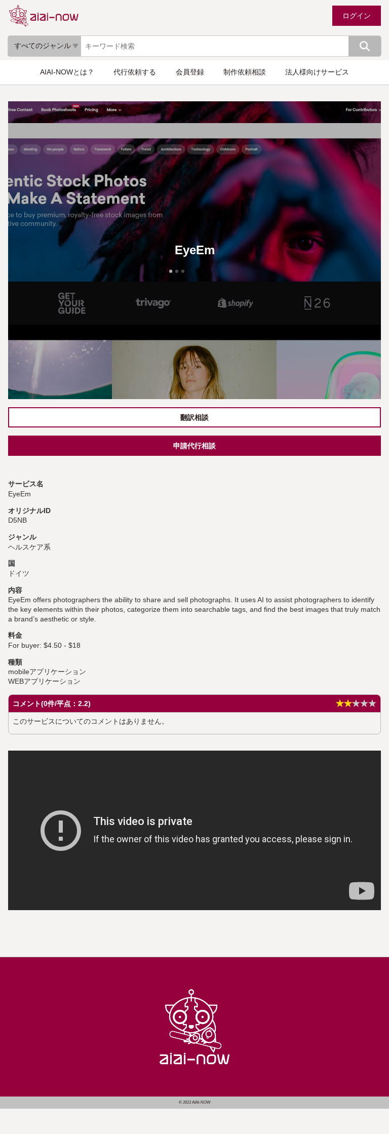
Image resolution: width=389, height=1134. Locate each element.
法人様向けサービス (317, 72)
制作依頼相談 (244, 72)
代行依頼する (134, 72)
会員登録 (190, 72)
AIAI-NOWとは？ (67, 72)
